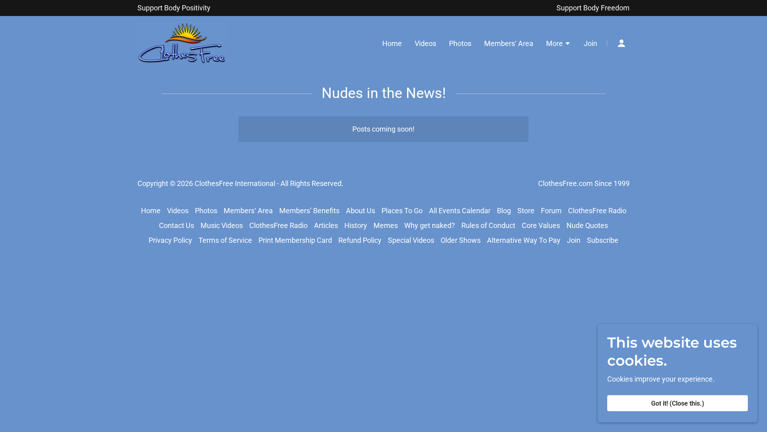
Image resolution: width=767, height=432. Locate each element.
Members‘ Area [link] (508, 43)
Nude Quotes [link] (587, 225)
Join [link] (590, 43)
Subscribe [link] (602, 240)
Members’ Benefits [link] (309, 210)
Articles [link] (326, 225)
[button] (558, 44)
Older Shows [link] (461, 240)
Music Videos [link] (222, 225)
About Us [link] (360, 210)
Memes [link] (386, 225)
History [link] (355, 225)
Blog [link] (504, 210)
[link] (182, 42)
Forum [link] (551, 210)
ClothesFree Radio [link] (597, 210)
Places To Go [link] (402, 210)
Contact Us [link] (176, 225)
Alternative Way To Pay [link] (523, 240)
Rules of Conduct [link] (488, 225)
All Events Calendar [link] (460, 210)
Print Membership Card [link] (295, 240)
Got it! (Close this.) (677, 403)
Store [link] (526, 210)
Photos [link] (460, 43)
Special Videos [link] (411, 240)
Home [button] (151, 210)
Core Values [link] (541, 225)
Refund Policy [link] (360, 240)
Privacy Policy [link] (170, 240)
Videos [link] (425, 43)
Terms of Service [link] (225, 240)
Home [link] (392, 43)
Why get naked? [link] (429, 225)
